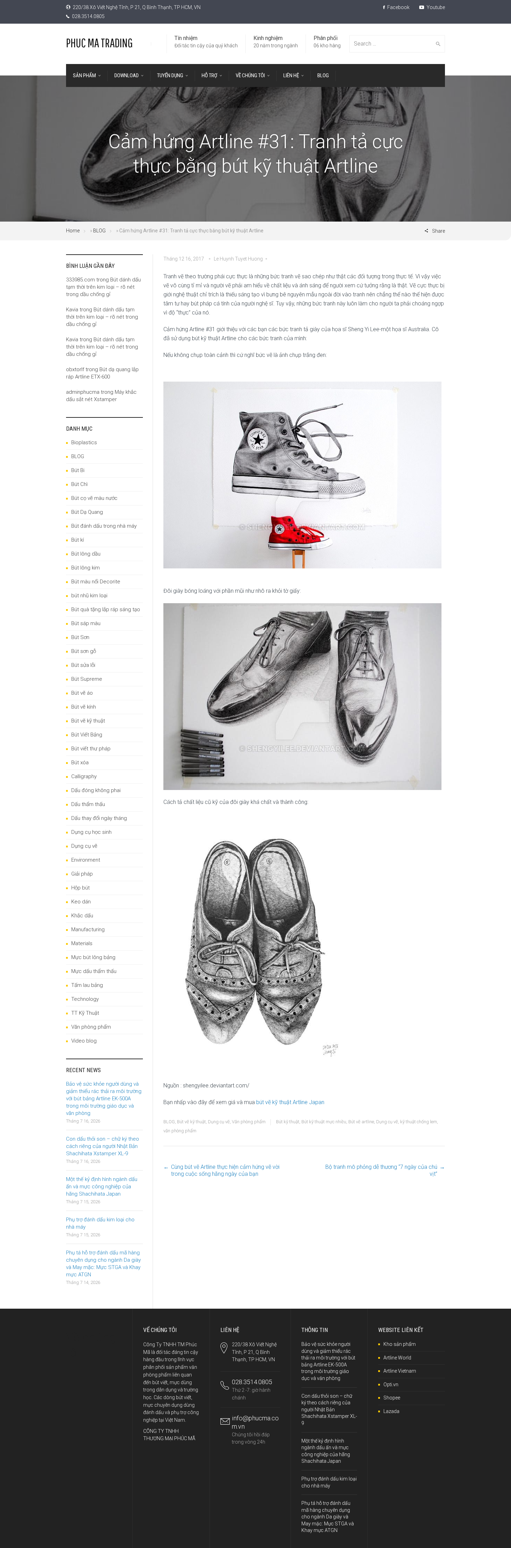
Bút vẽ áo (82, 693)
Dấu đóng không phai (96, 790)
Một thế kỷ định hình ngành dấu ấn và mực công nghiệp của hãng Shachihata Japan (101, 1186)
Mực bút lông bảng (93, 957)
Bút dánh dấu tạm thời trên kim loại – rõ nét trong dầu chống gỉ (103, 287)
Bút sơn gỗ (83, 651)
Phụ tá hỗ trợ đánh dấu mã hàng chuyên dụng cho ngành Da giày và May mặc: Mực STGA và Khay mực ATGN (327, 1516)
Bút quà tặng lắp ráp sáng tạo (105, 609)
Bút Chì (79, 484)
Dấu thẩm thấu (88, 804)
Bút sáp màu (85, 623)
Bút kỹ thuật (287, 1121)
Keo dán (81, 902)
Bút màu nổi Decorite (95, 581)
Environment (85, 860)
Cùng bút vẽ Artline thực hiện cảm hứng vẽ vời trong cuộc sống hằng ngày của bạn (225, 1170)
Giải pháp (82, 874)
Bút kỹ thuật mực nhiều (323, 1121)
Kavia (72, 309)
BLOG (99, 230)
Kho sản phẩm (399, 1344)
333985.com (80, 280)
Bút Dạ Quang (87, 512)
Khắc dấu (82, 915)
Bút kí (77, 540)
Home (73, 230)
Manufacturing (88, 929)
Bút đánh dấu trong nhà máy (104, 526)
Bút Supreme (86, 679)
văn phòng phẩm (179, 1130)
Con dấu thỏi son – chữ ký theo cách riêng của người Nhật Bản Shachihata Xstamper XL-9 (102, 1146)
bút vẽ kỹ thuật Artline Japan (290, 1102)
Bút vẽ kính (83, 707)
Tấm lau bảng (87, 985)
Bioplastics (84, 442)
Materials (81, 943)
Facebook (397, 7)
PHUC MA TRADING (99, 42)
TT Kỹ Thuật (85, 1013)
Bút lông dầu (85, 554)
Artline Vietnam (399, 1371)
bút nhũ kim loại (89, 595)
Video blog (84, 1041)
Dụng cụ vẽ (219, 1121)
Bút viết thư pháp (91, 748)
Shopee (391, 1398)
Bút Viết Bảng (86, 735)
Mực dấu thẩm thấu (93, 971)
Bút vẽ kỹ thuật (191, 1121)
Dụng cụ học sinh (91, 832)
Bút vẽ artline (361, 1121)
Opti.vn (390, 1384)
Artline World (397, 1358)
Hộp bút (80, 888)
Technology (85, 999)
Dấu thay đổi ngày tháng (99, 818)
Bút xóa (80, 762)
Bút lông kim (85, 568)
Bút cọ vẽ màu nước (94, 498)
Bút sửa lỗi (83, 665)
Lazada (391, 1411)
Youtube (435, 7)
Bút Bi (77, 470)
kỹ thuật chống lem (418, 1121)
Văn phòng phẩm (249, 1121)
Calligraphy (84, 776)
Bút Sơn (80, 637)
